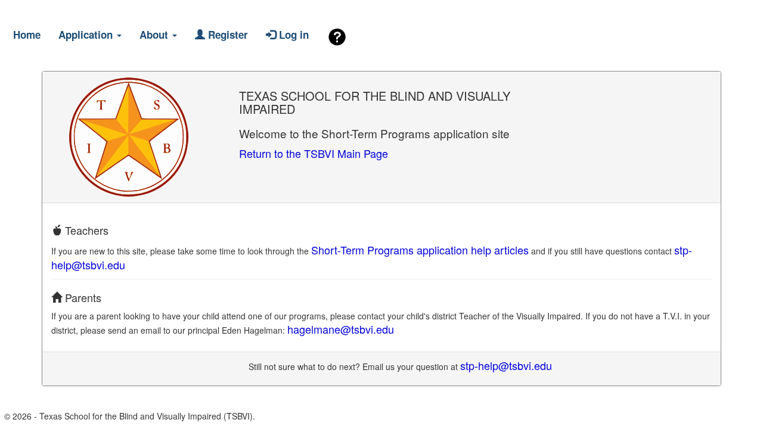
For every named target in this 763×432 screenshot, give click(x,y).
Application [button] (87, 34)
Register (226, 34)
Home (27, 34)
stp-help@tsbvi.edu (506, 365)
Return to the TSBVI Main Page (313, 153)
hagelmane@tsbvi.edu (340, 329)
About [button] (155, 34)
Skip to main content (63, 11)
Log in (292, 34)
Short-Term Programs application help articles (420, 249)
